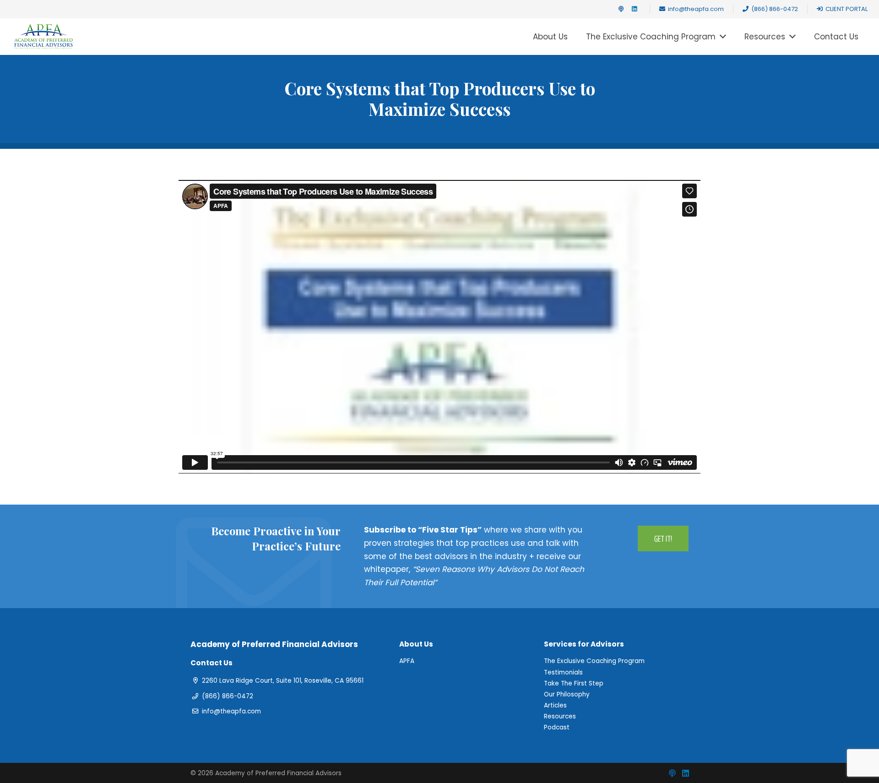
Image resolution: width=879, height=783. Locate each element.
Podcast (557, 727)
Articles (555, 705)
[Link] (43, 36)
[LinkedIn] (634, 9)
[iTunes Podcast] (621, 9)
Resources (560, 716)
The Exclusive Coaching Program (594, 661)
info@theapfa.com (231, 711)
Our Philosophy (567, 694)
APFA (406, 661)
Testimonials (563, 672)
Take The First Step (573, 683)
